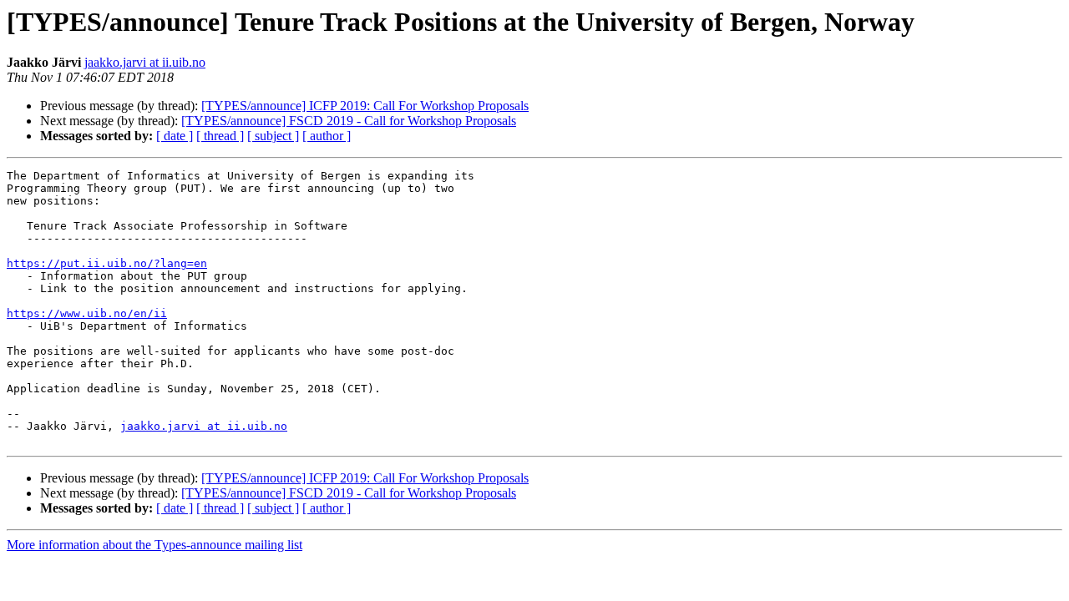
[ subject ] (273, 136)
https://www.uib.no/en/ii (87, 313)
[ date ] (174, 136)
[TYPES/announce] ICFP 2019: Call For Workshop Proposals (365, 105)
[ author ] (326, 136)
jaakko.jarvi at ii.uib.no (144, 62)
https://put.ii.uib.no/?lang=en (107, 263)
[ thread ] (220, 136)
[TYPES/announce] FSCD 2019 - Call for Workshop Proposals (348, 121)
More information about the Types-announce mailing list (154, 545)
